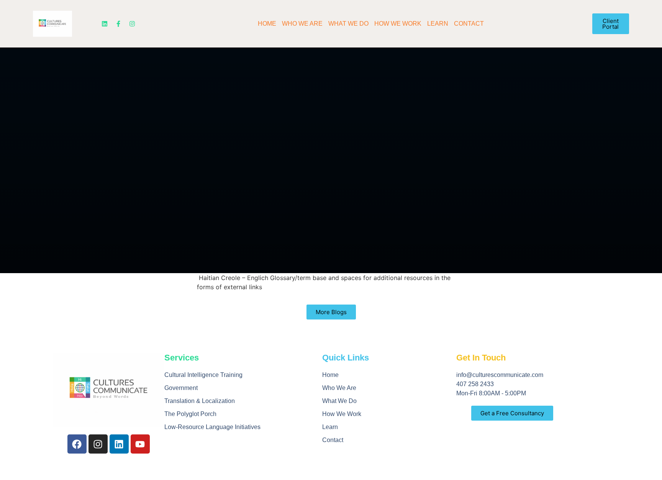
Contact (469, 23)
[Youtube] (140, 444)
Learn (437, 23)
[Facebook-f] (118, 24)
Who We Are (302, 23)
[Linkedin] (105, 24)
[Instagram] (132, 24)
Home (267, 23)
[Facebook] (77, 444)
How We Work (397, 23)
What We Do (348, 23)
